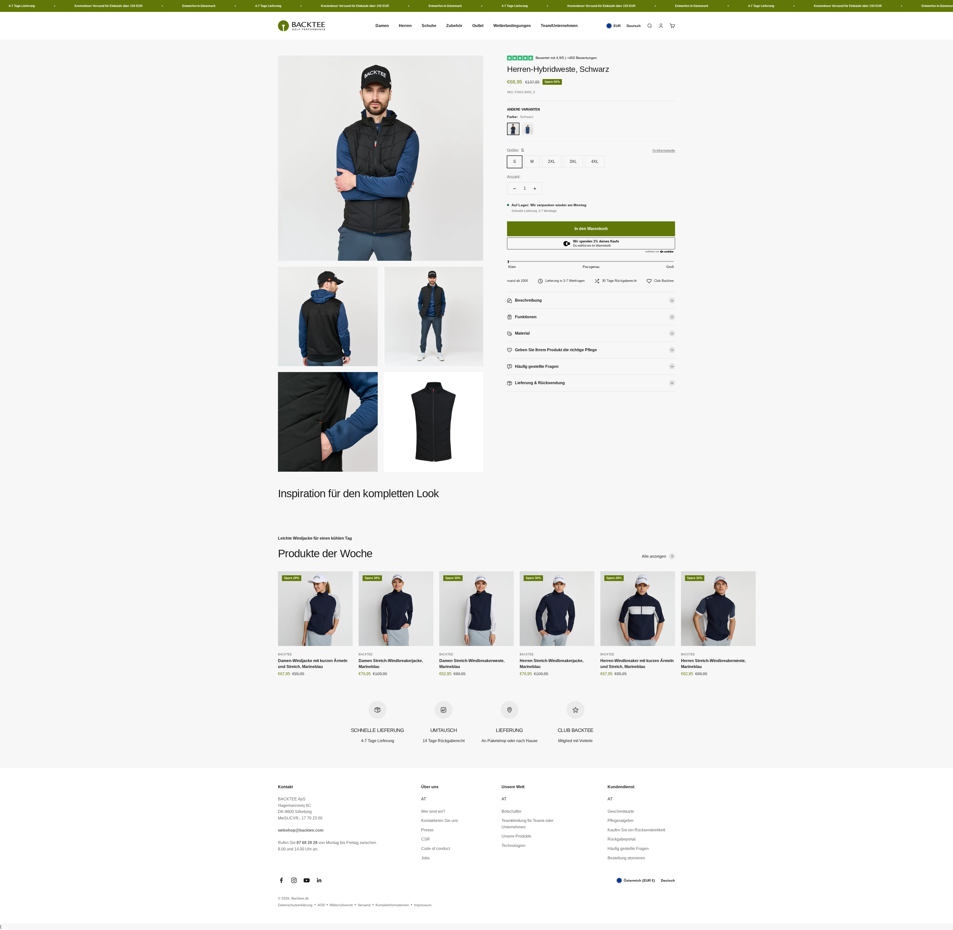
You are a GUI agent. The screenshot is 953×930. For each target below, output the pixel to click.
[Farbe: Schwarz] (513, 129)
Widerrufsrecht (341, 905)
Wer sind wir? (433, 811)
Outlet (477, 26)
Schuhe (429, 26)
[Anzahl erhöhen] (535, 189)
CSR (425, 839)
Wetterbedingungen (512, 26)
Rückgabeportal (622, 839)
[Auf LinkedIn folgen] (319, 880)
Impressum (423, 905)
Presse (427, 830)
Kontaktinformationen (392, 905)
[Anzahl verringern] (514, 189)
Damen (382, 26)
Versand (364, 905)
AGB (321, 905)
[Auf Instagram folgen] (294, 880)
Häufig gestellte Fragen (628, 848)
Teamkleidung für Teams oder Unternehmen (527, 823)
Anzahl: (513, 177)
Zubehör (454, 26)
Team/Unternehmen (559, 26)
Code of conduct (435, 848)
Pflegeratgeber (621, 820)
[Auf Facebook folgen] (281, 880)
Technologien (513, 845)
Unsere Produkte (516, 836)
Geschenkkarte (621, 811)
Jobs (425, 858)
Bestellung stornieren (626, 858)
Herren (405, 26)
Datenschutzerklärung (295, 905)
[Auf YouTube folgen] (306, 880)
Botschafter (511, 811)
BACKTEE (285, 654)
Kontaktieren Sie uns (439, 820)
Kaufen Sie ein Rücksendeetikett (636, 830)
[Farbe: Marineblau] (527, 129)
